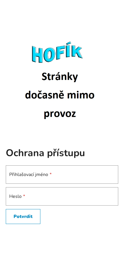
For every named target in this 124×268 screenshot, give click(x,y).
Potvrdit (23, 216)
